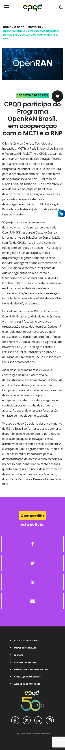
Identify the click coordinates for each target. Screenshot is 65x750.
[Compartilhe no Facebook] (32, 544)
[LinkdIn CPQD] (38, 720)
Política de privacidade (26, 640)
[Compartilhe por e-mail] (32, 601)
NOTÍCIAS (34, 27)
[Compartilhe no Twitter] (32, 563)
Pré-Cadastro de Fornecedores (31, 669)
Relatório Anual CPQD (25, 662)
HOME (7, 27)
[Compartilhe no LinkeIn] (32, 582)
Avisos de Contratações (27, 684)
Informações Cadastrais (27, 676)
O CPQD (19, 27)
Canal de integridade (25, 648)
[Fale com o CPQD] (57, 96)
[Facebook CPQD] (15, 720)
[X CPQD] (27, 720)
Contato (18, 655)
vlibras (61, 213)
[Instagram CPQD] (50, 720)
